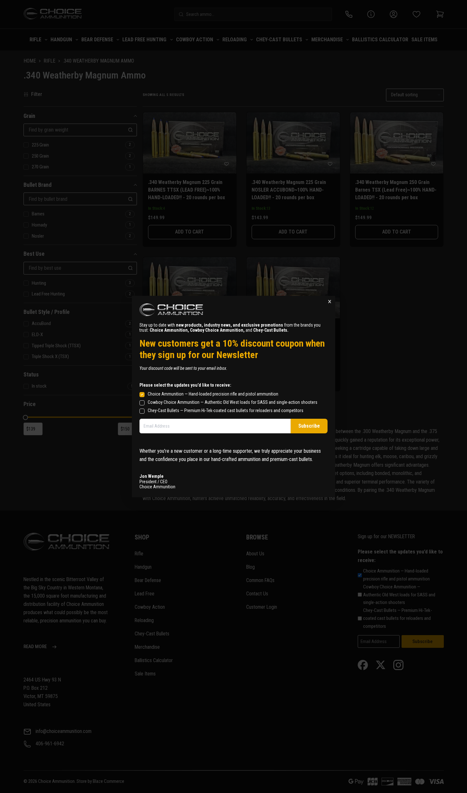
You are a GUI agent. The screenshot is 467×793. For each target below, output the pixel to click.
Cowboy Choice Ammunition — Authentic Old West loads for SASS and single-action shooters (232, 402)
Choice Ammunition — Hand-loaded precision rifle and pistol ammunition (213, 393)
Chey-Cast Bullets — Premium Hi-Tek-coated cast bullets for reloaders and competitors (225, 410)
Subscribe (309, 426)
